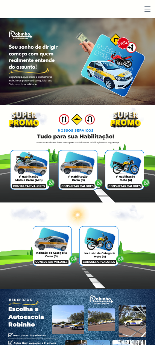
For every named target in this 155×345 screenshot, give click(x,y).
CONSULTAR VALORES (29, 186)
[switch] (147, 9)
